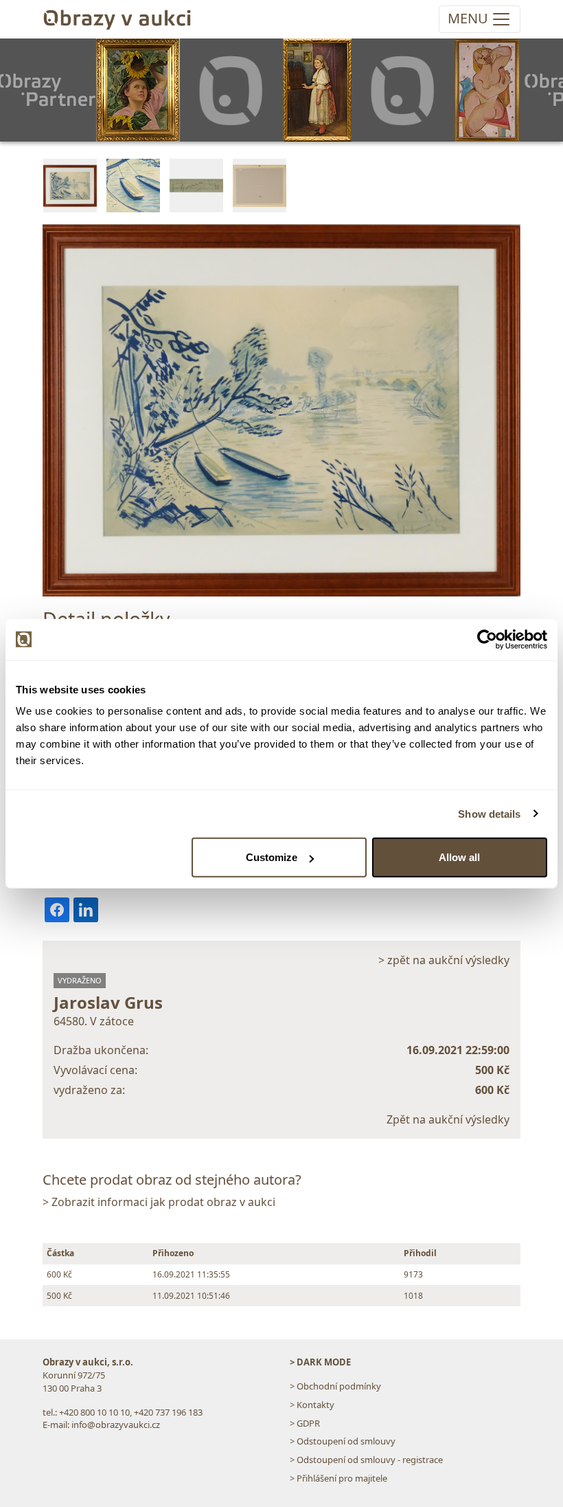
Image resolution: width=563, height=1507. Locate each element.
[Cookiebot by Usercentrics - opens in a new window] (487, 639)
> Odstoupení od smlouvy (342, 1441)
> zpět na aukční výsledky (443, 960)
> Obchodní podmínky (335, 1386)
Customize (271, 857)
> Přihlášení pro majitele (338, 1478)
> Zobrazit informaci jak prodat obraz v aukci (159, 1201)
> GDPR (305, 1423)
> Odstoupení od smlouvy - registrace (366, 1459)
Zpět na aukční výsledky (448, 1119)
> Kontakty (312, 1404)
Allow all (459, 857)
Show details (489, 813)
